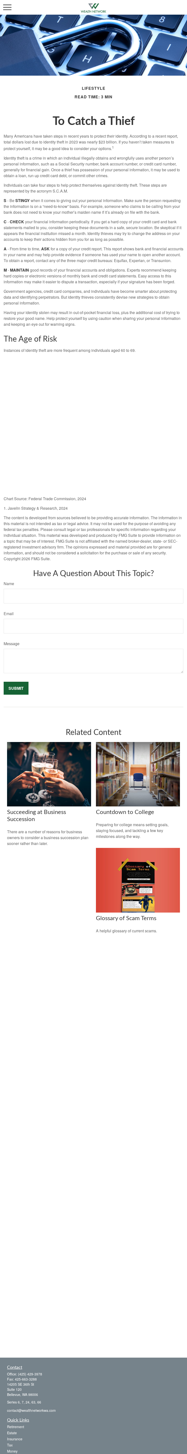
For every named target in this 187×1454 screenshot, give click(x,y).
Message (11, 643)
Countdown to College (125, 812)
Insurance (14, 1438)
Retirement (15, 1426)
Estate (12, 1432)
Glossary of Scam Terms (126, 918)
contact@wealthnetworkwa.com (31, 1410)
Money (12, 1451)
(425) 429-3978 (30, 1374)
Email (9, 613)
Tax (10, 1445)
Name (9, 583)
